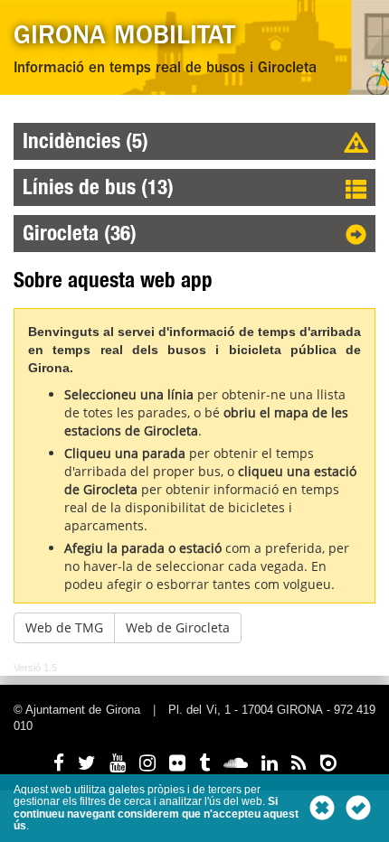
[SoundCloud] (235, 762)
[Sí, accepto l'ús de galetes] (358, 807)
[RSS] (299, 762)
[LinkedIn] (269, 762)
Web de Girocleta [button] (178, 627)
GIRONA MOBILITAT (124, 38)
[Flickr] (177, 762)
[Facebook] (58, 762)
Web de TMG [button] (64, 627)
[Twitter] (87, 762)
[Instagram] (147, 762)
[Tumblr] (204, 762)
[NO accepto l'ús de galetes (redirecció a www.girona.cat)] (322, 807)
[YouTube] (117, 762)
